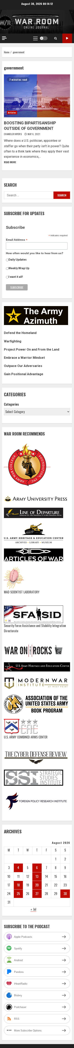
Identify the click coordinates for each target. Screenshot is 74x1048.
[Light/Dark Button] (44, 38)
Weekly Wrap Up (18, 268)
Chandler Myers (13, 134)
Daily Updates (17, 259)
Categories (11, 404)
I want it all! (15, 276)
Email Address (16, 240)
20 (37, 885)
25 (18, 893)
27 (37, 893)
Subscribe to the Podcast (67, 38)
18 (18, 885)
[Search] (55, 38)
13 (37, 876)
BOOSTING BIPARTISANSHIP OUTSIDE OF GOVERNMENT (37, 95)
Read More (10, 162)
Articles (12, 112)
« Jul (33, 909)
